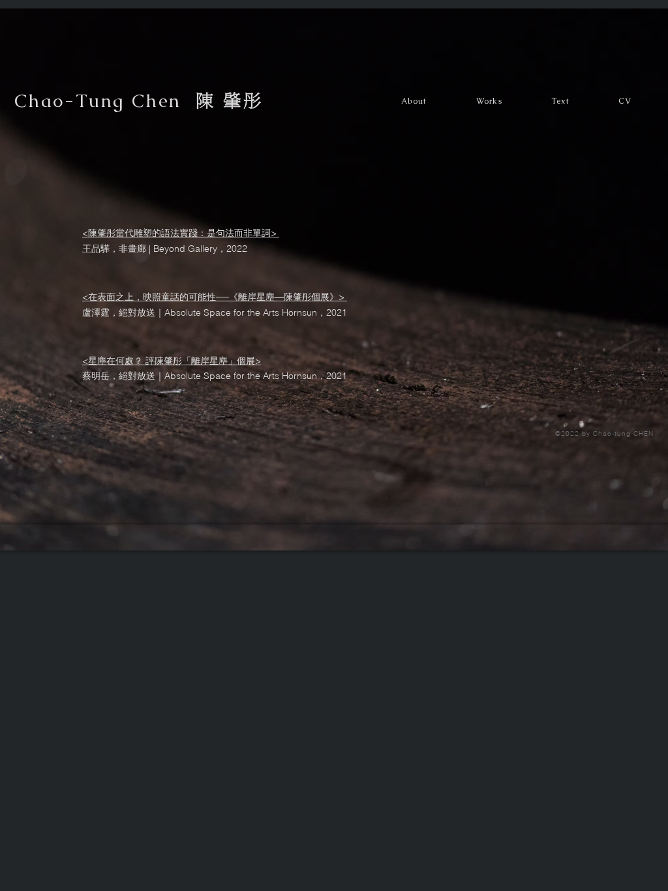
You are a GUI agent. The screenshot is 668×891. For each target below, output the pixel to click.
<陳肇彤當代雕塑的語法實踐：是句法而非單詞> (180, 233)
